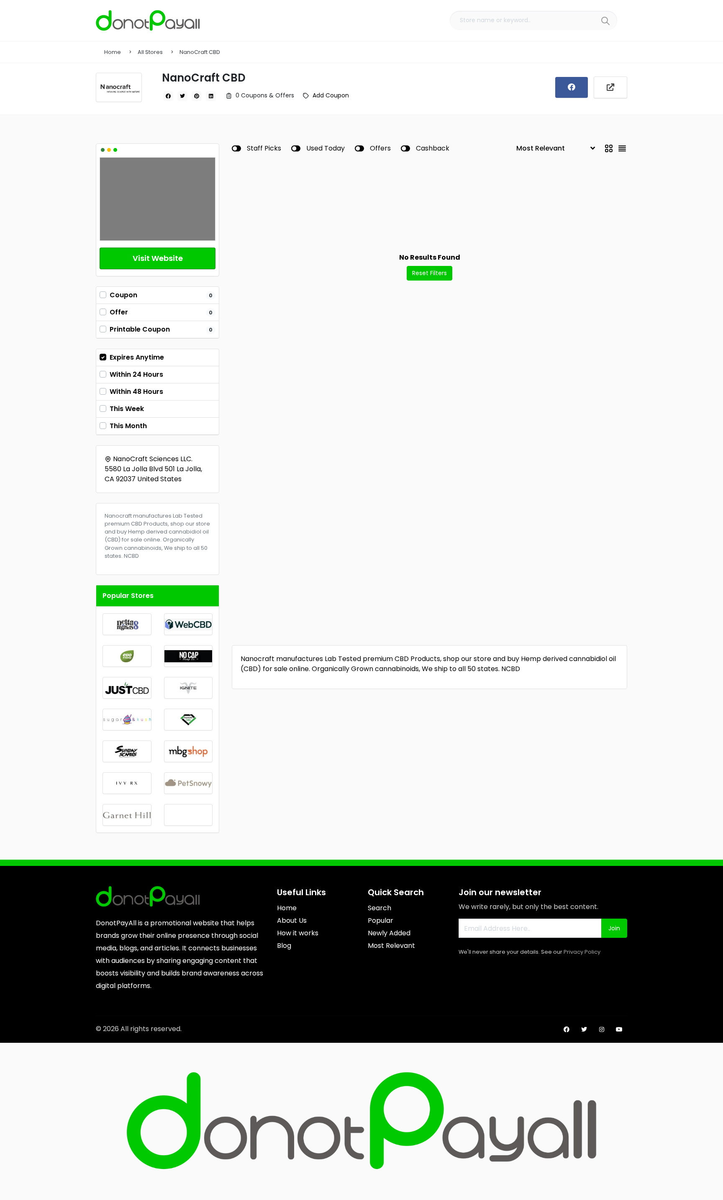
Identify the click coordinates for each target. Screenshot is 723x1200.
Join (614, 928)
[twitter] (182, 96)
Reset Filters (429, 273)
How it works (297, 933)
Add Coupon (331, 95)
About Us (292, 920)
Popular (380, 920)
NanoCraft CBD (199, 52)
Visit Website (158, 258)
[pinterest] (197, 96)
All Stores (150, 52)
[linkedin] (211, 96)
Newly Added (389, 933)
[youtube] (619, 1029)
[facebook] (168, 96)
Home (112, 52)
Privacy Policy (582, 951)
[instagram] (601, 1029)
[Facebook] (571, 87)
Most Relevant (391, 945)
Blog (284, 945)
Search (379, 908)
